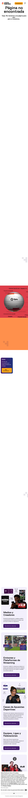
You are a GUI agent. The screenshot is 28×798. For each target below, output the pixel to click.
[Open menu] (25, 3)
